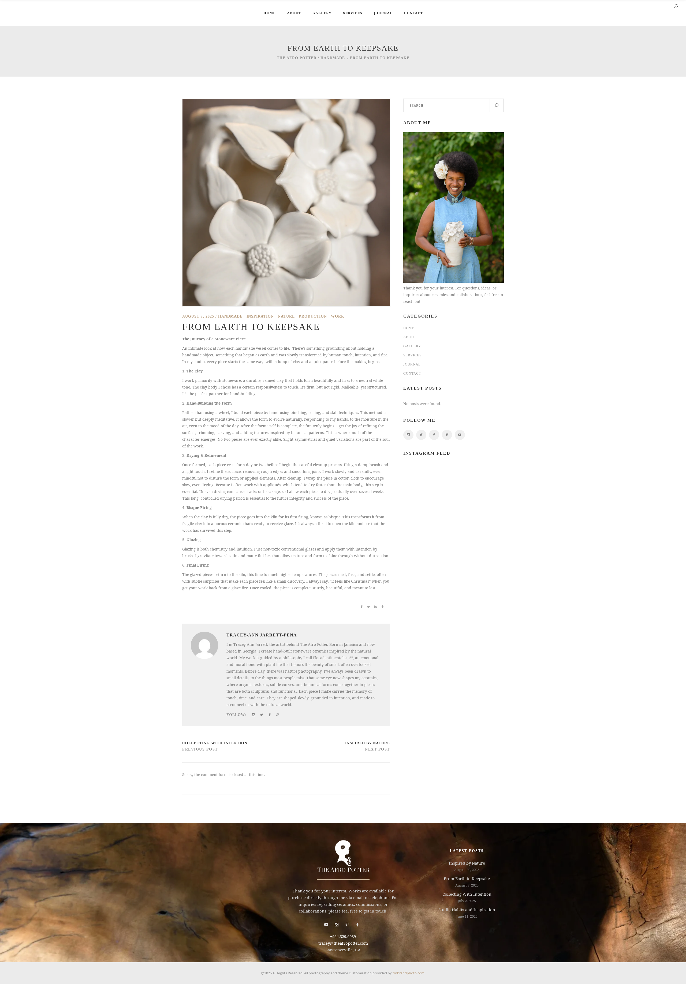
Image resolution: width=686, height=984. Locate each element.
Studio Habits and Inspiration (466, 909)
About (409, 337)
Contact (412, 373)
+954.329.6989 (343, 936)
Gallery (412, 346)
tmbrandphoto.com (409, 973)
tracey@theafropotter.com (343, 943)
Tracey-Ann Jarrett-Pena (261, 635)
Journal (412, 364)
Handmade (332, 58)
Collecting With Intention (214, 743)
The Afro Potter (296, 58)
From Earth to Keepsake (467, 878)
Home (409, 328)
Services (412, 355)
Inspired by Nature (367, 743)
